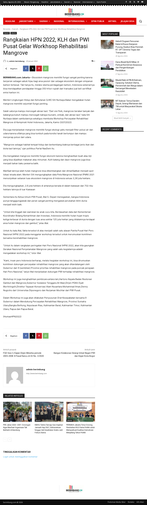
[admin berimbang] (5, 61)
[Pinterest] (39, 68)
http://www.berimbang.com (36, 373)
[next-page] (9, 440)
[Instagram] (130, 2)
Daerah (15, 29)
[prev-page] (5, 440)
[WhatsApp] (46, 68)
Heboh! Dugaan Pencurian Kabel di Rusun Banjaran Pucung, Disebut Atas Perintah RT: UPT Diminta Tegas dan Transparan (129, 47)
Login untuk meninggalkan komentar (20, 456)
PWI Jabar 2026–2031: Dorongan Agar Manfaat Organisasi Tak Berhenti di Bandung (16, 427)
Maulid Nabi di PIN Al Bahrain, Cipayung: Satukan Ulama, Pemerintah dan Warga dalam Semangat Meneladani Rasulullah (129, 85)
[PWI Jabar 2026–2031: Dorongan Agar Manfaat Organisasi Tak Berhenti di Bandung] (17, 412)
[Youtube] (142, 2)
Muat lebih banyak (121, 118)
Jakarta (13, 33)
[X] (134, 2)
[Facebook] (126, 2)
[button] (140, 21)
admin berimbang (16, 61)
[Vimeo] (138, 2)
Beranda (6, 29)
